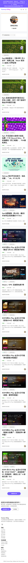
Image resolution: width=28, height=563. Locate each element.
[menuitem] (14, 529)
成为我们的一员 (6, 509)
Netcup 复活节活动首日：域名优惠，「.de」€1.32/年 (13, 177)
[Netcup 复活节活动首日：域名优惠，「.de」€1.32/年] (14, 164)
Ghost (20, 561)
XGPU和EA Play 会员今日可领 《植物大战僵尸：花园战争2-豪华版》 (14, 432)
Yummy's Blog (9, 561)
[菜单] (23, 9)
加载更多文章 (14, 493)
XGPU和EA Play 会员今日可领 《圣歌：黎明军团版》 (13, 394)
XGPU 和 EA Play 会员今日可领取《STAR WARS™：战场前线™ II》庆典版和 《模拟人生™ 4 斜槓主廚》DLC (14, 473)
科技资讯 (3, 553)
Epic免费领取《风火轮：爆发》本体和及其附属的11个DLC (14, 214)
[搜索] (21, 9)
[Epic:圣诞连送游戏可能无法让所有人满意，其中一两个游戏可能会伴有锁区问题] (14, 86)
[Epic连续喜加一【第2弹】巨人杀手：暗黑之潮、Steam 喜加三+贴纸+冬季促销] (14, 46)
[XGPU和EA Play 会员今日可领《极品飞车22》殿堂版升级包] (14, 235)
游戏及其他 (6, 55)
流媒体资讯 (3, 551)
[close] (26, 4)
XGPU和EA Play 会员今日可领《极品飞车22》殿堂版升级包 (13, 248)
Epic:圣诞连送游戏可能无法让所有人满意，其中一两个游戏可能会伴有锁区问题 (14, 100)
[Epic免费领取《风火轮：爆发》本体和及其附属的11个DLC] (14, 201)
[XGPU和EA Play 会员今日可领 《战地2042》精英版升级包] (14, 306)
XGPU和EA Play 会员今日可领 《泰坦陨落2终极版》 (13, 356)
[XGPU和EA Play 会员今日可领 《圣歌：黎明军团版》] (14, 381)
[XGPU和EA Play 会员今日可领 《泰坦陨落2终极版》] (14, 343)
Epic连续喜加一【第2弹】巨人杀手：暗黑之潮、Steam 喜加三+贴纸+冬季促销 (13, 60)
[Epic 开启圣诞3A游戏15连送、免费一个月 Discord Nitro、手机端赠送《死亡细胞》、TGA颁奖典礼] (14, 124)
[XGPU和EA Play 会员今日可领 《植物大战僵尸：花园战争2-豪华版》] (14, 418)
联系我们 (15, 509)
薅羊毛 (13, 132)
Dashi (23, 561)
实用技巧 (3, 554)
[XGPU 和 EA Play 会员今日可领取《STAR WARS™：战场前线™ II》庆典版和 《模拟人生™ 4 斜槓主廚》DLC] (14, 458)
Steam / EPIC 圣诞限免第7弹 (13, 285)
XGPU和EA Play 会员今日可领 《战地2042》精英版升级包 (13, 319)
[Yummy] (25, 74)
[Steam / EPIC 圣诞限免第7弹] (14, 273)
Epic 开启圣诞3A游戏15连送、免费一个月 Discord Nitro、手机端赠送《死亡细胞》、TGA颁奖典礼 (14, 139)
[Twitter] (2, 524)
